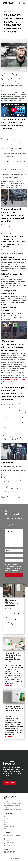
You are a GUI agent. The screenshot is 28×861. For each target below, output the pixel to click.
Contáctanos (9, 498)
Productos (8, 713)
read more (8, 632)
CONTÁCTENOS (9, 783)
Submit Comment (14, 575)
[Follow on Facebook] (5, 852)
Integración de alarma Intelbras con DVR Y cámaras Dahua (13, 656)
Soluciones (8, 11)
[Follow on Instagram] (8, 852)
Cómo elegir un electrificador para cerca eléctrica (14, 708)
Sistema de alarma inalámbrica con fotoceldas (13, 603)
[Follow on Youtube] (14, 852)
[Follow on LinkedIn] (11, 852)
